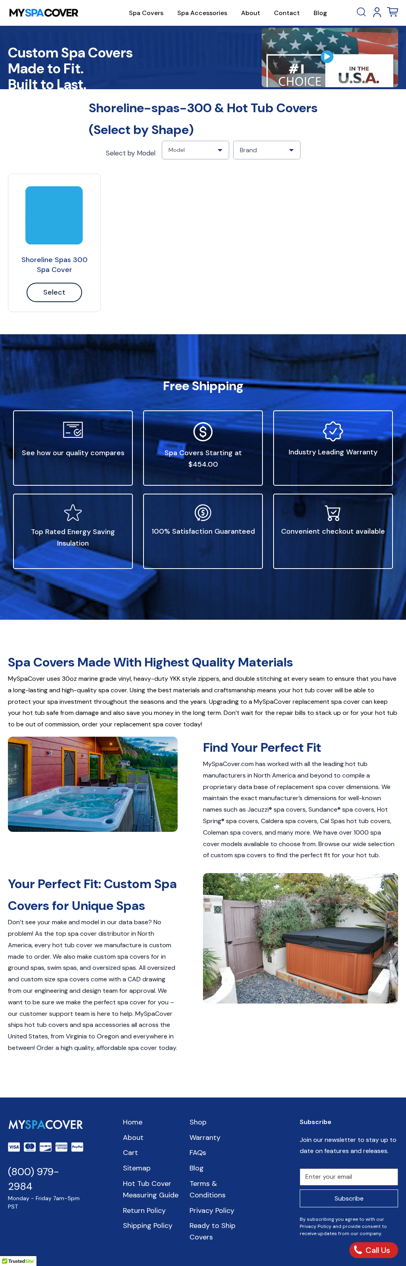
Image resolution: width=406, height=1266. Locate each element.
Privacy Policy (212, 1210)
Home (132, 1122)
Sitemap (137, 1168)
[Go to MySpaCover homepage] (43, 13)
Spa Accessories (202, 13)
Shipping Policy (147, 1225)
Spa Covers (146, 13)
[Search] (362, 12)
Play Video (330, 57)
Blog (320, 13)
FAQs (198, 1152)
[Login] (377, 12)
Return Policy (144, 1210)
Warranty (205, 1137)
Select (54, 292)
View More (54, 215)
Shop (198, 1122)
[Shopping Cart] (392, 12)
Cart (130, 1152)
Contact (287, 13)
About (250, 13)
